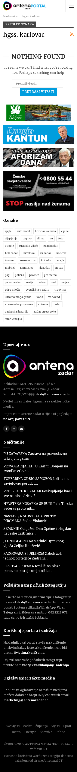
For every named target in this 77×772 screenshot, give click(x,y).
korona (9, 260)
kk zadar (45, 253)
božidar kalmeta (45, 231)
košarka (46, 260)
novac (59, 267)
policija (19, 275)
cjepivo (27, 238)
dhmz (40, 238)
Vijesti (55, 726)
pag (7, 275)
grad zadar (50, 245)
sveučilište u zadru (37, 289)
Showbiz (46, 732)
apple (8, 231)
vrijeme (43, 304)
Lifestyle (30, 732)
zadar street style (45, 311)
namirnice (26, 267)
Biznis (16, 732)
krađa (60, 260)
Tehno (60, 732)
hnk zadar (11, 253)
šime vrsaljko (13, 319)
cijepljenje (11, 238)
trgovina (60, 289)
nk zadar (44, 267)
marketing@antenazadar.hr (25, 700)
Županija (41, 726)
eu (51, 238)
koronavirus (28, 260)
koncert (61, 253)
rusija (29, 282)
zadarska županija (16, 311)
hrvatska (29, 253)
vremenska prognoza (19, 304)
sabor (42, 282)
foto (61, 238)
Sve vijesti (13, 726)
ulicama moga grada (18, 297)
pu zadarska (13, 282)
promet (34, 275)
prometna (50, 275)
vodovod (54, 297)
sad (53, 282)
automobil (23, 231)
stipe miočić (12, 289)
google (9, 245)
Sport (67, 726)
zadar (57, 304)
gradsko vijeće (28, 245)
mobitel (10, 267)
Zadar (27, 726)
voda (40, 297)
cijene (65, 231)
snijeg (65, 282)
